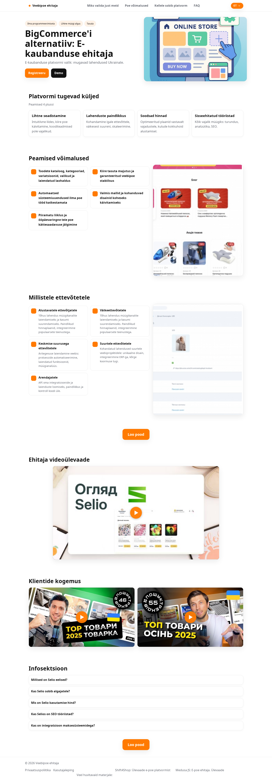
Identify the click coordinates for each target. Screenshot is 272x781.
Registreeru (37, 73)
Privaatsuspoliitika (38, 770)
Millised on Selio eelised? (49, 680)
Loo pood (136, 434)
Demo (58, 73)
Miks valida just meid (103, 6)
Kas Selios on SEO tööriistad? (52, 714)
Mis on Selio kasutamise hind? (53, 703)
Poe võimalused (136, 6)
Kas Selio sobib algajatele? (50, 691)
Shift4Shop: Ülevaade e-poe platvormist (142, 770)
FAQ (197, 6)
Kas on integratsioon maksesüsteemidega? (63, 725)
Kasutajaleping (63, 770)
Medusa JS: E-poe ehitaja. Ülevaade (200, 770)
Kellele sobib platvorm (171, 6)
